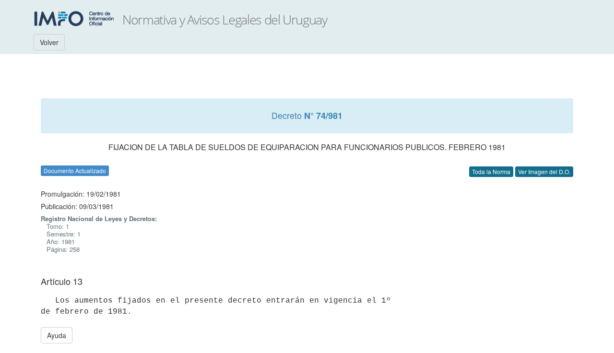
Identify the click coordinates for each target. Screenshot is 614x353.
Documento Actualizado (75, 170)
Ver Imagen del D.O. (544, 171)
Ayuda (56, 335)
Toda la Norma (491, 171)
